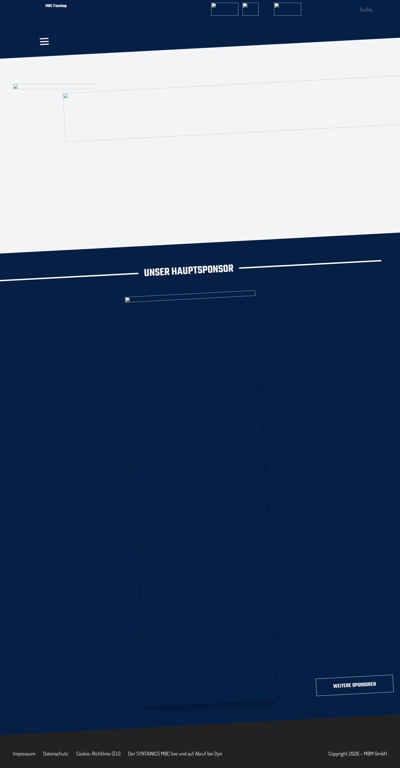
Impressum (24, 753)
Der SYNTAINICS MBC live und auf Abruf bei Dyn (175, 753)
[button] (44, 41)
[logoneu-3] (287, 7)
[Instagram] (332, 9)
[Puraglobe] (201, 497)
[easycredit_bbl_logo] (224, 7)
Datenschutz (55, 753)
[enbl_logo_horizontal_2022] (256, 7)
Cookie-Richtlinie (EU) (98, 753)
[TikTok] (349, 9)
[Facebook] (323, 9)
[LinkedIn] (341, 9)
